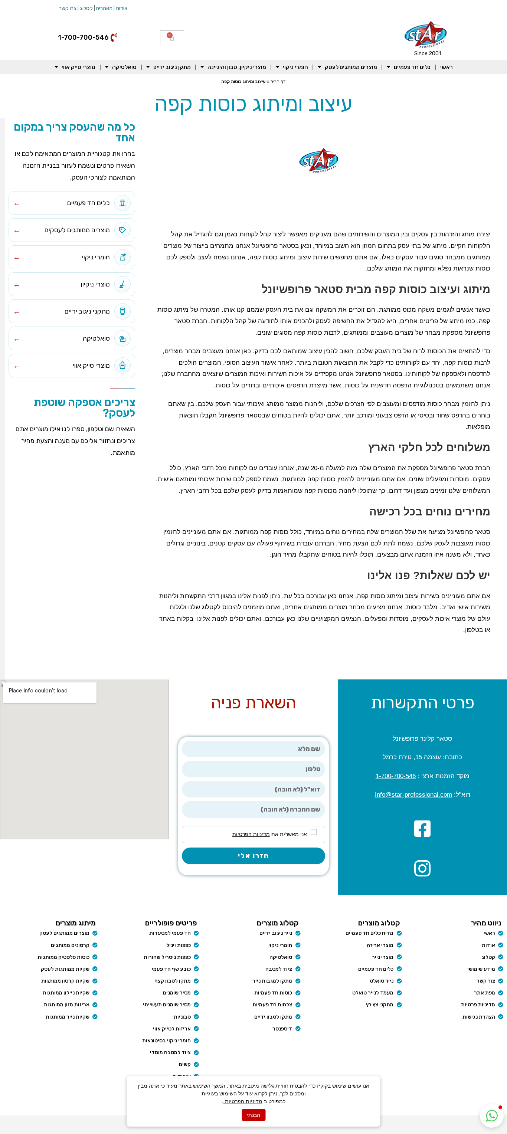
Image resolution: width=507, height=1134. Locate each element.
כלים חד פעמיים (412, 67)
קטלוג (86, 8)
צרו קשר (67, 8)
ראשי (446, 67)
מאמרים (104, 8)
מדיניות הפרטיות (242, 1101)
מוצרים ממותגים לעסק (351, 67)
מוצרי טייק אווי (78, 67)
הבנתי (253, 1114)
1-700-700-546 (396, 776)
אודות (121, 8)
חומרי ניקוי (295, 67)
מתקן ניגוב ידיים (172, 67)
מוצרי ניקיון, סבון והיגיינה (236, 67)
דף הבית (278, 81)
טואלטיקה (124, 67)
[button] (492, 1116)
